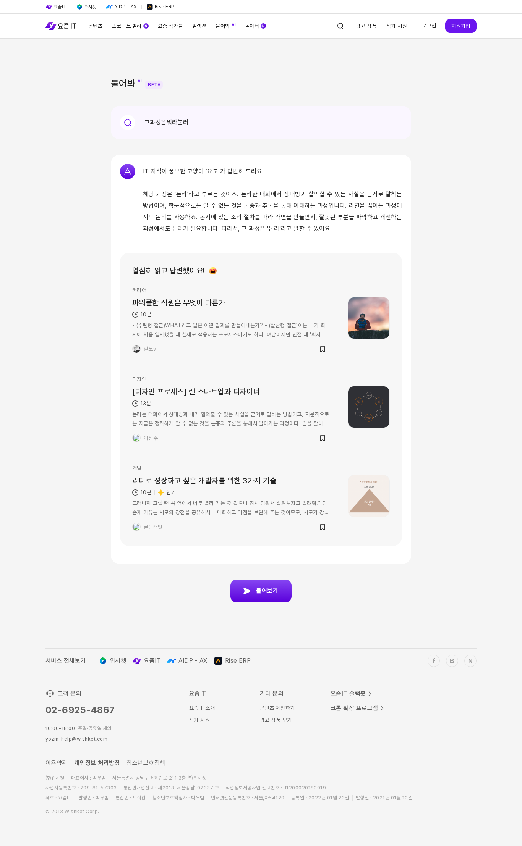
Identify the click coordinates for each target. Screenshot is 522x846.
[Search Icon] (340, 26)
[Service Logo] (60, 26)
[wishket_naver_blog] (470, 661)
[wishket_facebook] (434, 661)
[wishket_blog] (452, 661)
